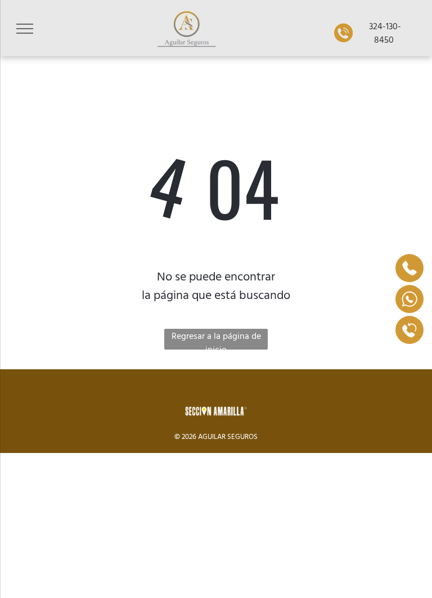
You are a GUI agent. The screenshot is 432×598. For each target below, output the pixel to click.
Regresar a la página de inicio (216, 339)
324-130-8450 (384, 32)
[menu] (24, 28)
